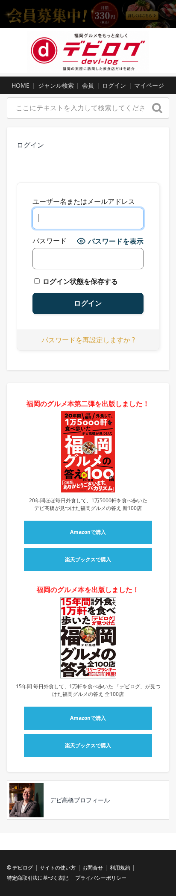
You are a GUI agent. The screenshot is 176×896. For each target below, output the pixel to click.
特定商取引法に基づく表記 (37, 877)
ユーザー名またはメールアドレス (83, 201)
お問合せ (92, 867)
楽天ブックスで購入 (88, 559)
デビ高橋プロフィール (80, 800)
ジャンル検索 (56, 85)
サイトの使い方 (58, 867)
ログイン (114, 85)
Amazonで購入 (88, 532)
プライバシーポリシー (100, 877)
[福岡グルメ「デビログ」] (88, 50)
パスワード (49, 241)
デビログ (22, 867)
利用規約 (120, 867)
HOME (20, 85)
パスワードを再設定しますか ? (88, 340)
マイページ (149, 85)
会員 (88, 85)
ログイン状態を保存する (79, 281)
